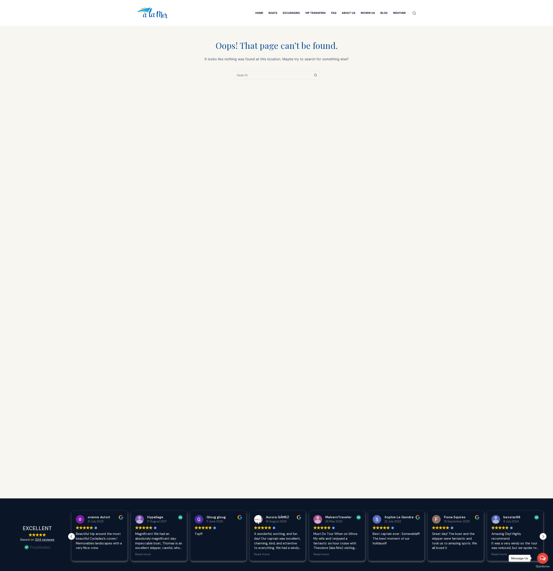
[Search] (414, 13)
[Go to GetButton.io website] (543, 566)
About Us (348, 12)
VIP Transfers (315, 12)
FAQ (333, 12)
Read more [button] (83, 554)
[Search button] (315, 75)
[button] (543, 536)
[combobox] (272, 75)
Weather (399, 12)
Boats (273, 12)
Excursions (291, 12)
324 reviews (44, 540)
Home (259, 12)
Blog (384, 12)
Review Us (368, 12)
